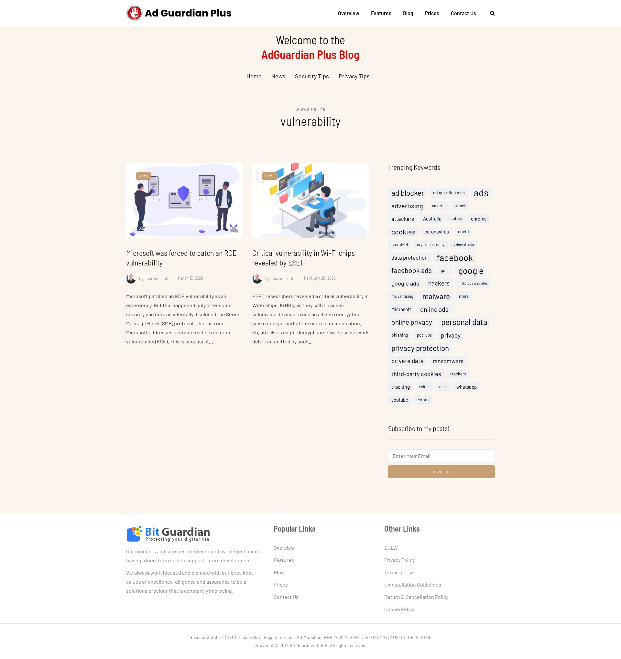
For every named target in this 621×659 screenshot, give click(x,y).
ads (481, 193)
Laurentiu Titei (157, 278)
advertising (407, 206)
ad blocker (407, 192)
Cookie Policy (399, 609)
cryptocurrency (430, 244)
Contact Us (463, 12)
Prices (432, 12)
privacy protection (420, 347)
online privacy (411, 322)
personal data (464, 322)
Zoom (423, 399)
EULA (390, 548)
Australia (432, 218)
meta (464, 296)
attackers (402, 218)
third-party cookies (416, 373)
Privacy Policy (399, 560)
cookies (403, 231)
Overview (348, 12)
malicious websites (473, 283)
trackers (458, 373)
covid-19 (399, 244)
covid (463, 231)
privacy (451, 335)
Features (381, 12)
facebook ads (411, 270)
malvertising (402, 296)
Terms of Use (399, 572)
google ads (405, 283)
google (471, 270)
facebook (455, 257)
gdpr (445, 270)
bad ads (456, 218)
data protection (409, 257)
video (443, 386)
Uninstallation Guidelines (412, 584)
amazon (439, 205)
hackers (439, 283)
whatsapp (466, 387)
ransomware (448, 360)
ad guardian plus (449, 192)
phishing (399, 335)
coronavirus (436, 231)
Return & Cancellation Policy (416, 597)
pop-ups (424, 335)
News (278, 76)
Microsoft (401, 309)
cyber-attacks (463, 244)
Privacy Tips (354, 76)
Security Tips (312, 76)
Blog (408, 12)
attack (460, 205)
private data (407, 360)
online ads (434, 309)
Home (254, 76)
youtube (399, 400)
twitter (424, 386)
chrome (479, 218)
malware (436, 296)
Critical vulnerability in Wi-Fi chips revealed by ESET (303, 257)
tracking (400, 387)
